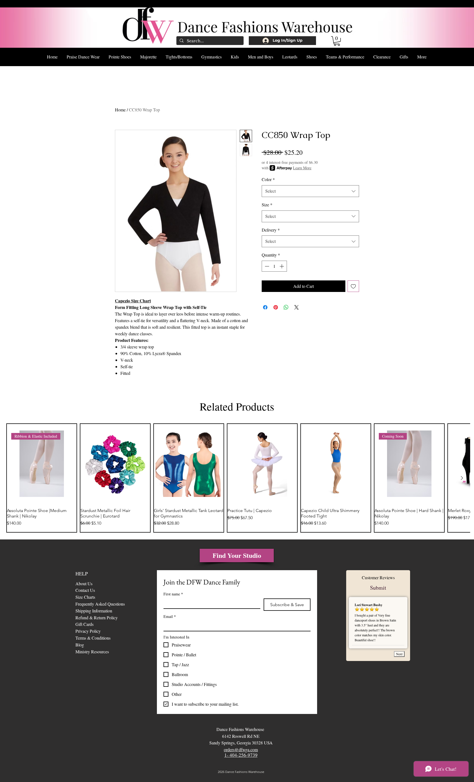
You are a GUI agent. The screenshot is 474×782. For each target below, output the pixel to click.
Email (169, 616)
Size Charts (85, 597)
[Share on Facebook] (265, 307)
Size (267, 204)
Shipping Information (93, 611)
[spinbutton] (274, 266)
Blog (80, 645)
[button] (337, 41)
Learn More (302, 167)
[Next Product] (462, 478)
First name (173, 594)
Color (268, 179)
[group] (237, 478)
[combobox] (310, 191)
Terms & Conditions (93, 638)
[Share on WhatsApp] (286, 307)
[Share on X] (296, 307)
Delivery (271, 230)
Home (120, 109)
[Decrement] (266, 266)
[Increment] (282, 266)
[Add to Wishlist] (353, 286)
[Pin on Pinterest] (275, 307)
